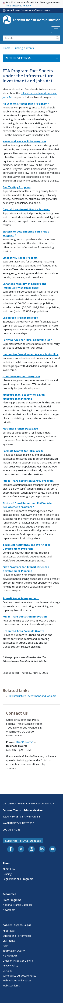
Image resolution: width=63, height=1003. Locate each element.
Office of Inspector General (18, 960)
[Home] (31, 20)
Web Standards (11, 985)
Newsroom (9, 909)
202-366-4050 (24, 742)
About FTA (9, 869)
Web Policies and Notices (17, 980)
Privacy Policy (10, 965)
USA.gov (7, 970)
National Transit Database (18, 904)
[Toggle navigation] (55, 29)
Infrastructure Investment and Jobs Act (32, 696)
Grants (30, 48)
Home (6, 48)
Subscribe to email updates (23, 840)
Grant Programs (12, 900)
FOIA (5, 945)
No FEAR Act (10, 955)
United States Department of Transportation (29, 10)
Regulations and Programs (18, 878)
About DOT (9, 930)
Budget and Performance (17, 935)
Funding (18, 48)
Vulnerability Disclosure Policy (19, 975)
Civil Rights (9, 940)
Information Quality (14, 950)
